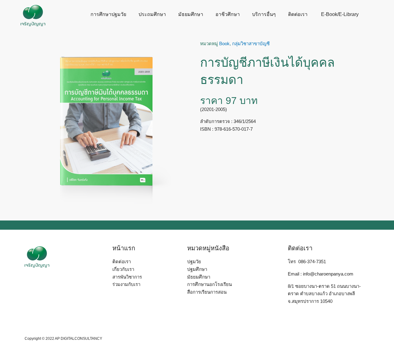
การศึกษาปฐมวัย (108, 14)
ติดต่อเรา (298, 14)
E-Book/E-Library (339, 14)
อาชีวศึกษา (227, 14)
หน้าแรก (123, 248)
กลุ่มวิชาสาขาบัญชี (251, 43)
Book (224, 43)
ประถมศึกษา (152, 14)
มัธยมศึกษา (190, 14)
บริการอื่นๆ (264, 14)
